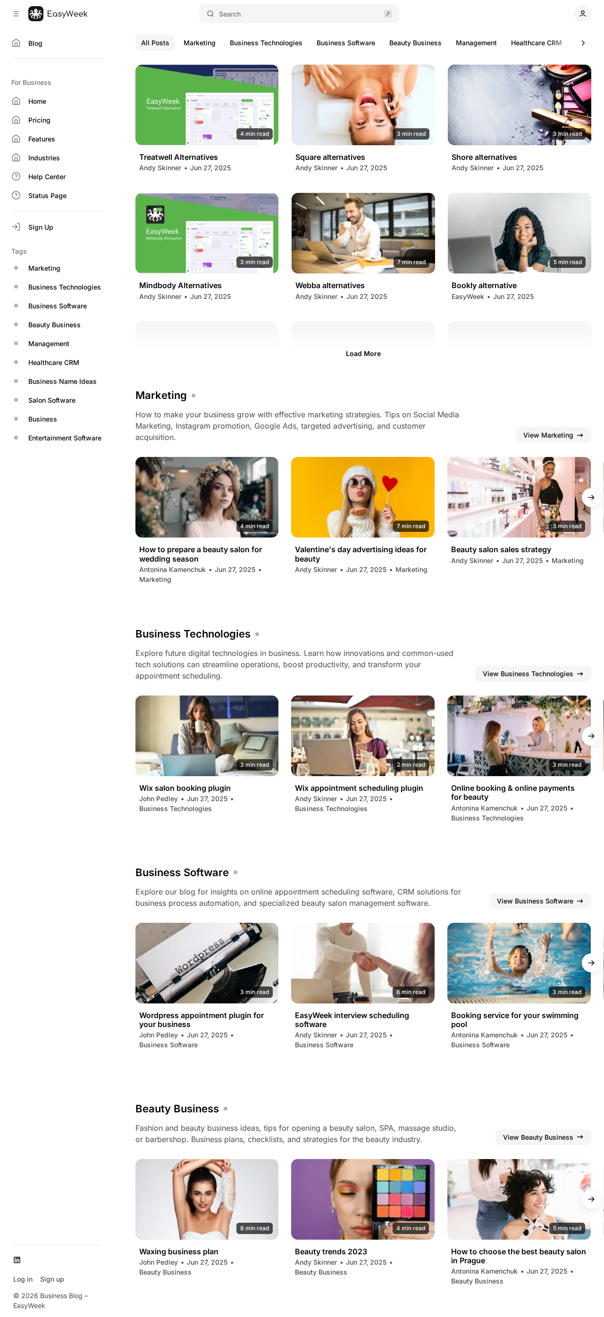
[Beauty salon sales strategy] (519, 497)
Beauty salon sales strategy (501, 549)
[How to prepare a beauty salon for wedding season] (207, 497)
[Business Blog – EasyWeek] (57, 13)
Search (230, 14)
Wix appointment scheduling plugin (359, 788)
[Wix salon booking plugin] (207, 736)
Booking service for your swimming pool (515, 1020)
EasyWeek (468, 296)
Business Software (346, 43)
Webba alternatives (330, 285)
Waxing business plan (178, 1251)
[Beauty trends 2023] (363, 1199)
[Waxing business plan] (207, 1199)
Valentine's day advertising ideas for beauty (361, 554)
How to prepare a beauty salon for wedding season (200, 554)
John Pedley (158, 799)
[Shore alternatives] (519, 105)
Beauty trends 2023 (331, 1251)
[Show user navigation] (582, 13)
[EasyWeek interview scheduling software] (363, 963)
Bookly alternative (484, 285)
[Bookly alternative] (519, 233)
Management (476, 43)
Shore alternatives (484, 157)
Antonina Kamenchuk (172, 569)
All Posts (155, 43)
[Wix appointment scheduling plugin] (363, 736)
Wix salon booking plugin (185, 788)
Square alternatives (330, 157)
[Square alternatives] (363, 105)
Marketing (200, 43)
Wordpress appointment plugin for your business (201, 1020)
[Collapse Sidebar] (16, 13)
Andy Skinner (160, 168)
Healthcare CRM (536, 43)
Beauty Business (415, 43)
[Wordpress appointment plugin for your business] (207, 963)
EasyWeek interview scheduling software (352, 1020)
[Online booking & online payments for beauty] (519, 736)
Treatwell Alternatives (178, 157)
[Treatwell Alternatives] (207, 105)
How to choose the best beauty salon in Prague (518, 1256)
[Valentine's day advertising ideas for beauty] (363, 497)
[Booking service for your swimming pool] (519, 963)
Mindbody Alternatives (180, 285)
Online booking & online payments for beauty (513, 793)
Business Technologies (266, 43)
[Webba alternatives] (363, 233)
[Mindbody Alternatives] (207, 233)
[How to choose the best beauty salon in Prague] (519, 1199)
